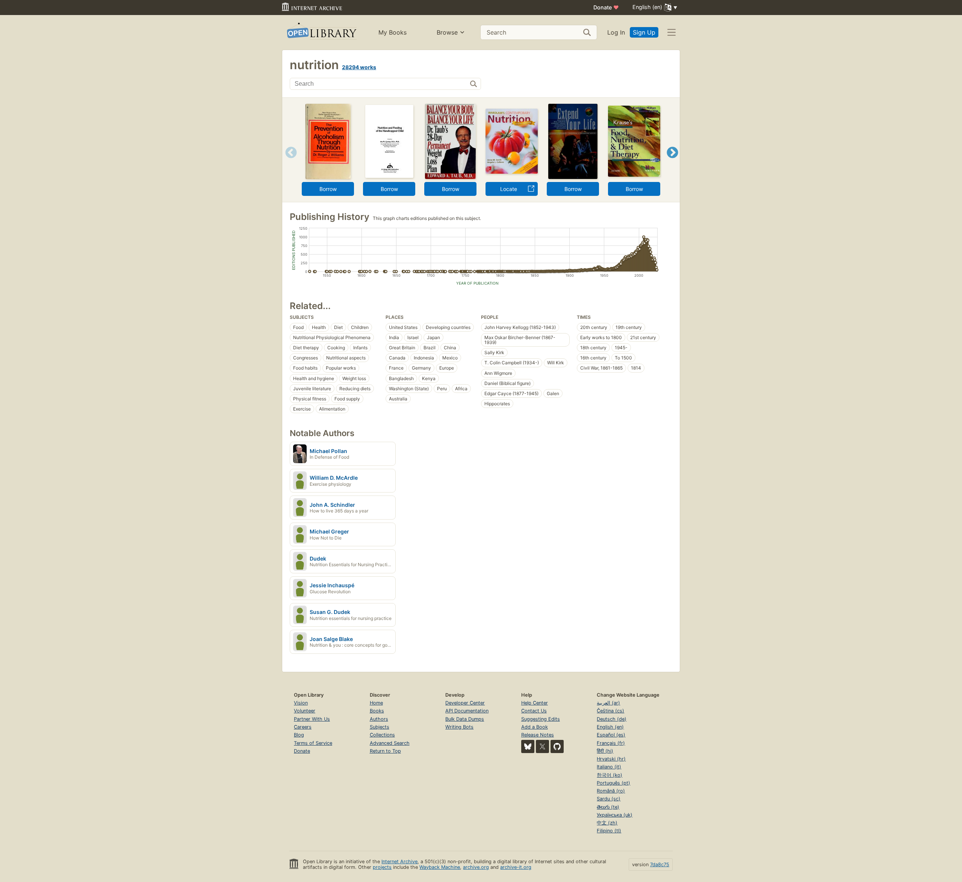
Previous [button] (288, 162)
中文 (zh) (607, 823)
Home (376, 703)
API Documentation (467, 711)
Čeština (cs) (610, 711)
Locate (508, 189)
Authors (379, 719)
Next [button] (672, 162)
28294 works (359, 67)
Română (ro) (611, 791)
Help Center (534, 703)
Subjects (379, 727)
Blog (299, 735)
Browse (447, 32)
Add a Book (534, 727)
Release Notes (537, 735)
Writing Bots (459, 727)
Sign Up (644, 32)
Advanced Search (390, 743)
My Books (392, 32)
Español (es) (611, 735)
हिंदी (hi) (605, 751)
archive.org (476, 867)
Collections (382, 735)
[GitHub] (557, 746)
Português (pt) (613, 783)
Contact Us (534, 711)
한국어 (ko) (609, 775)
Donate (606, 7)
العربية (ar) (608, 703)
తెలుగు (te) (608, 807)
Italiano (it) (609, 767)
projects (382, 867)
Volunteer (304, 711)
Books (377, 711)
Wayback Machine (439, 867)
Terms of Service (313, 743)
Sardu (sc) (608, 799)
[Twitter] (542, 746)
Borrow (328, 189)
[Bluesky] (527, 746)
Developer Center (465, 703)
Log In (616, 32)
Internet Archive (399, 861)
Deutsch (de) (611, 719)
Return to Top (385, 751)
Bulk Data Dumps (464, 719)
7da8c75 (659, 864)
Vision (301, 703)
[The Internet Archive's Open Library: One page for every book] (321, 32)
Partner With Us (312, 719)
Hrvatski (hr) (611, 759)
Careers (303, 727)
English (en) (610, 727)
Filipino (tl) (609, 831)
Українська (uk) (614, 815)
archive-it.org (515, 867)
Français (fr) (611, 743)
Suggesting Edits (540, 719)
